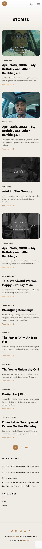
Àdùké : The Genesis (17, 191)
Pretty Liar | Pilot (14, 394)
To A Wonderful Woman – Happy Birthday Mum (21, 283)
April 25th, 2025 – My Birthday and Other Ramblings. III (19, 69)
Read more (6, 84)
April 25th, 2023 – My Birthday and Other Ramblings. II (18, 130)
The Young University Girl (20, 369)
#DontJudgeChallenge (17, 310)
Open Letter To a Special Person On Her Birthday (20, 424)
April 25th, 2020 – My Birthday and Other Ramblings (18, 252)
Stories (4, 505)
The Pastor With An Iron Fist (19, 339)
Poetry (4, 501)
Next (26, 447)
